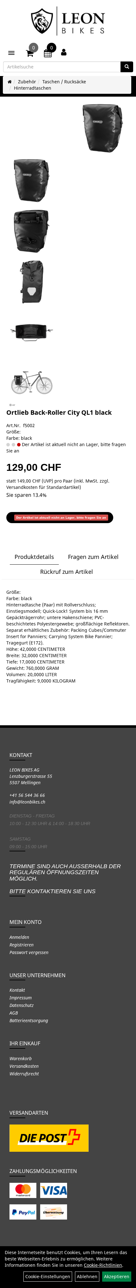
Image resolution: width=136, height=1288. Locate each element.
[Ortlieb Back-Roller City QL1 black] (103, 128)
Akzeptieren (116, 1276)
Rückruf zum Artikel (66, 571)
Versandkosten (24, 1066)
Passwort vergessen (28, 952)
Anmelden (19, 937)
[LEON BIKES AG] (68, 22)
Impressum (20, 998)
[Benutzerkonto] (64, 52)
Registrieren (21, 945)
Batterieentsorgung (28, 1020)
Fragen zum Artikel (93, 557)
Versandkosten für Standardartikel (42, 487)
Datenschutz (21, 1005)
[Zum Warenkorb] (30, 54)
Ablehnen (87, 1276)
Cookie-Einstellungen (47, 1276)
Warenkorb (20, 1058)
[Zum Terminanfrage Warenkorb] (48, 54)
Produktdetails (34, 557)
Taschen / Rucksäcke (64, 82)
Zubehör (27, 82)
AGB (13, 1013)
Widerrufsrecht (24, 1074)
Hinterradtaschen (32, 88)
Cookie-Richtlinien (103, 1265)
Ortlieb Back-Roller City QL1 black (59, 412)
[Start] (10, 82)
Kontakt (17, 990)
